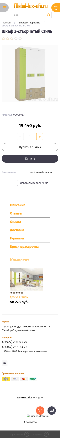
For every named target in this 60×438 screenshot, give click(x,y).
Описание (17, 205)
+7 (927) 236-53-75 (14, 342)
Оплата (15, 222)
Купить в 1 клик (30, 147)
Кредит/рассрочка (24, 247)
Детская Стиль (19, 297)
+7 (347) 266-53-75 (14, 347)
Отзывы (16, 213)
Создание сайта (24, 397)
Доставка (17, 230)
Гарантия (17, 238)
